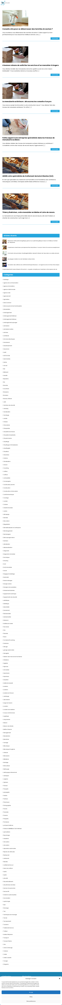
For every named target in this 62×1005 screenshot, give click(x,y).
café (4, 402)
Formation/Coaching (9, 640)
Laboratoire (6, 699)
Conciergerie (7, 481)
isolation (5, 689)
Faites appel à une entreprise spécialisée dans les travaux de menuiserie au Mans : (28, 139)
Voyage (5, 961)
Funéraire (6, 643)
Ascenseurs (6, 342)
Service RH (6, 891)
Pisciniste (5, 812)
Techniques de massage (10, 914)
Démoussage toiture (9, 537)
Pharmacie (6, 802)
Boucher (5, 385)
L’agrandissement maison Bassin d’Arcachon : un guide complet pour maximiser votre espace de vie (29, 269)
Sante (5, 871)
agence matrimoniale (9, 289)
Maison (5, 723)
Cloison (5, 465)
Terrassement (7, 921)
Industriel (5, 680)
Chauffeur (6, 451)
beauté (5, 375)
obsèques (6, 775)
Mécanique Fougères (9, 749)
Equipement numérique (9, 594)
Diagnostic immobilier (9, 554)
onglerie (5, 779)
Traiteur (5, 931)
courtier (5, 501)
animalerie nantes (8, 329)
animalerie (6, 326)
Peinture (5, 799)
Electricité (6, 577)
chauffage (6, 441)
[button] (59, 978)
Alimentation (6, 309)
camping (5, 408)
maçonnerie (6, 719)
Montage (5, 762)
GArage (5, 646)
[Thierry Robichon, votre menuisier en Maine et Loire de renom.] (15, 201)
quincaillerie (6, 832)
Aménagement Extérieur (10, 316)
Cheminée (6, 455)
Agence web (6, 293)
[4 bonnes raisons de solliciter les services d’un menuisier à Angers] (15, 54)
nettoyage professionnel (10, 772)
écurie (5, 570)
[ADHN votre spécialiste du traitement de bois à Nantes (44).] (15, 165)
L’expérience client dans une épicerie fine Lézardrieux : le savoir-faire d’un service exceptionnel (33, 247)
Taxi (4, 911)
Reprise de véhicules (9, 852)
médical (5, 752)
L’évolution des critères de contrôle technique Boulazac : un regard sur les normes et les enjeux (33, 265)
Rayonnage (6, 835)
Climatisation (6, 461)
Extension (5, 620)
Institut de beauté (8, 683)
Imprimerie (6, 673)
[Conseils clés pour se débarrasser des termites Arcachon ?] (15, 18)
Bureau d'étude (7, 398)
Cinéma (5, 458)
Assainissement (7, 345)
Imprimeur (6, 676)
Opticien (5, 782)
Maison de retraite (8, 726)
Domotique (6, 557)
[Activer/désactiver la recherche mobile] (56, 3)
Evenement (6, 610)
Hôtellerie (6, 660)
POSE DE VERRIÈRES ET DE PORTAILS (12, 828)
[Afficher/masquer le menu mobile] (59, 2)
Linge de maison (7, 703)
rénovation (6, 842)
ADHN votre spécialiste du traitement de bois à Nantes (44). (28, 176)
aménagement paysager (10, 322)
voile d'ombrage (7, 947)
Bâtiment (5, 372)
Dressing (5, 560)
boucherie (6, 388)
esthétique (6, 600)
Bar (4, 369)
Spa (4, 904)
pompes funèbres (8, 825)
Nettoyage (6, 769)
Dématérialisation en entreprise (12, 527)
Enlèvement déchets (9, 590)
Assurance (6, 349)
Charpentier (6, 428)
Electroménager (7, 580)
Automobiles (6, 359)
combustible (6, 478)
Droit (4, 564)
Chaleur (5, 422)
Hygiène (5, 663)
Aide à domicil (7, 302)
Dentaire (5, 541)
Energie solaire (7, 584)
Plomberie (6, 822)
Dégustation (6, 524)
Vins (4, 944)
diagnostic (6, 551)
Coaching (6, 468)
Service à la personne (9, 888)
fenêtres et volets (8, 623)
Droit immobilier (7, 567)
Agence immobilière (9, 286)
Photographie (7, 805)
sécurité (5, 878)
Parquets (5, 789)
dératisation (6, 544)
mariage (5, 742)
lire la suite (55, 38)
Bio (4, 382)
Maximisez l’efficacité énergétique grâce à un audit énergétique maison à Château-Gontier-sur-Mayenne (33, 241)
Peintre (5, 795)
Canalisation (6, 412)
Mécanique (6, 746)
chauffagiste (6, 448)
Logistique (6, 716)
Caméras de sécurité (9, 405)
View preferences (31, 1001)
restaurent (6, 858)
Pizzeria (5, 815)
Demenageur (7, 534)
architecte (6, 336)
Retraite (5, 861)
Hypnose (5, 666)
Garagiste (6, 653)
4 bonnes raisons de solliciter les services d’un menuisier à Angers (30, 65)
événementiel (7, 617)
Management (7, 732)
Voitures (5, 951)
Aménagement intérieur (9, 319)
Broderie (5, 395)
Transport (6, 938)
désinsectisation (7, 547)
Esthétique (6, 603)
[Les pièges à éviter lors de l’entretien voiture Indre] (4, 258)
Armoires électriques (9, 339)
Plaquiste (5, 818)
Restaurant (6, 855)
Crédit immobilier (8, 508)
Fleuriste (5, 633)
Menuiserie (6, 756)
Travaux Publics (7, 941)
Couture (5, 504)
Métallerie (6, 759)
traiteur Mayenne (8, 934)
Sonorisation (6, 898)
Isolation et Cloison (8, 693)
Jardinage (6, 696)
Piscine (5, 809)
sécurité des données (9, 885)
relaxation (6, 838)
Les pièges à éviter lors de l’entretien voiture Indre (21, 259)
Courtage (6, 498)
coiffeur (5, 471)
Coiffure (5, 474)
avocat (5, 365)
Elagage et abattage (9, 574)
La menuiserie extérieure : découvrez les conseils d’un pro (26, 101)
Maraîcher (6, 739)
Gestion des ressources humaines (12, 656)
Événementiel (7, 613)
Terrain (5, 918)
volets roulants (7, 957)
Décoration (6, 521)
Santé (5, 875)
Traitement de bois (8, 928)
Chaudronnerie (7, 438)
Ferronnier (6, 627)
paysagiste (6, 792)
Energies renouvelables (9, 587)
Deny (31, 996)
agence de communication (10, 283)
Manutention (6, 736)
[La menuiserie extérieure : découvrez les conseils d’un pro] (15, 91)
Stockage (6, 908)
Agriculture (6, 299)
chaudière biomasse (9, 431)
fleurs (4, 637)
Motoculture (6, 766)
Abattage (6, 279)
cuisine (5, 511)
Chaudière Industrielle (9, 435)
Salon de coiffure (8, 868)
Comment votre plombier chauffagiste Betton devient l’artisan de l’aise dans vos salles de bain (33, 253)
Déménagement (7, 531)
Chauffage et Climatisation (10, 445)
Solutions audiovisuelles (9, 895)
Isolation (5, 686)
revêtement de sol (8, 865)
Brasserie (6, 392)
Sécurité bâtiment (8, 881)
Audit (4, 352)
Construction (6, 488)
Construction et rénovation (10, 491)
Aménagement (7, 312)
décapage (6, 514)
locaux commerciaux (9, 713)
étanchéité (6, 607)
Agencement (6, 296)
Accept (31, 992)
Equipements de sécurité (10, 597)
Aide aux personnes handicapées (12, 306)
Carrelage (6, 415)
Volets (5, 954)
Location (5, 706)
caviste (5, 418)
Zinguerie (6, 964)
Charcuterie (6, 425)
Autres (5, 362)
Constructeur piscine (9, 484)
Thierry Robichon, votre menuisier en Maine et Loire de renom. (28, 212)
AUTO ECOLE (6, 355)
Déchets (5, 517)
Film (4, 630)
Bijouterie (5, 379)
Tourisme (5, 924)
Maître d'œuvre (7, 729)
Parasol (5, 785)
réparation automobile (9, 848)
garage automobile (8, 650)
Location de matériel (9, 709)
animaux (5, 332)
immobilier (6, 670)
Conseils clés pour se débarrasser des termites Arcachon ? (27, 29)
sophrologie (6, 901)
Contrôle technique (8, 494)
